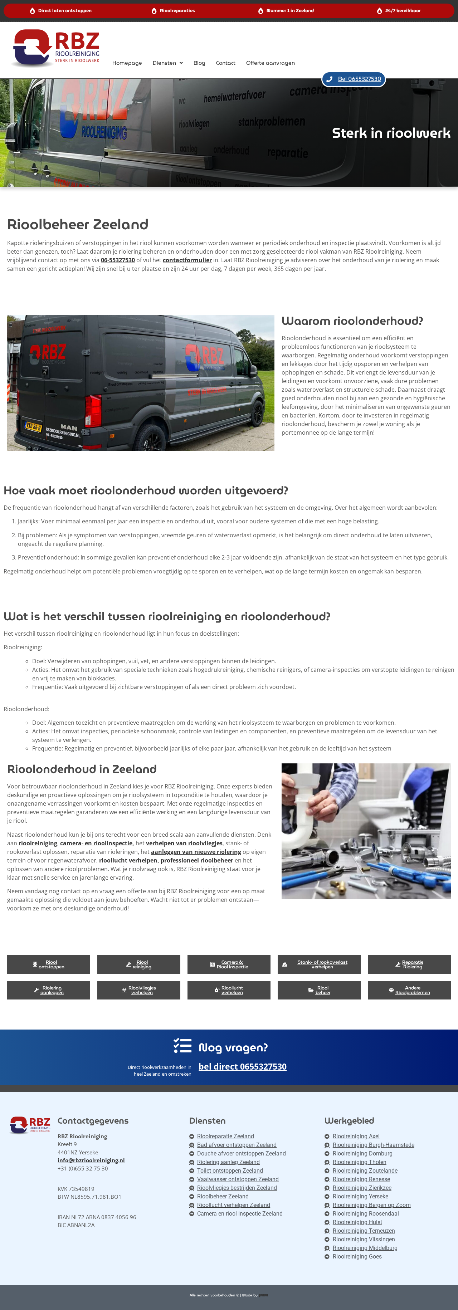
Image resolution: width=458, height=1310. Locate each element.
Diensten (164, 63)
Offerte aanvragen (270, 63)
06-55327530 (118, 260)
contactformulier (187, 260)
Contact (225, 63)
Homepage (127, 63)
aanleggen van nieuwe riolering (196, 852)
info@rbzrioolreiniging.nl (91, 1160)
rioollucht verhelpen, (129, 860)
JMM (263, 1295)
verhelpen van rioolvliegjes (184, 843)
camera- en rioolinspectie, (97, 843)
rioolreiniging (38, 843)
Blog (199, 63)
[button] (167, 63)
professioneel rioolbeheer (197, 860)
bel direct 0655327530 (243, 1066)
